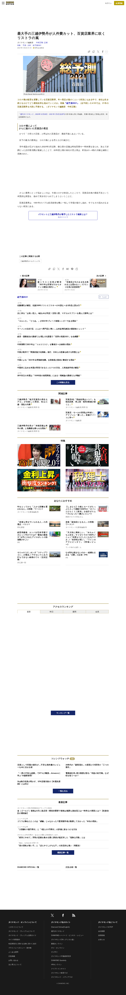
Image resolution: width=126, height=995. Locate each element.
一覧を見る (63, 791)
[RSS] (73, 916)
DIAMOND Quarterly (58, 960)
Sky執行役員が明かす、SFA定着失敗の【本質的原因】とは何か (38, 782)
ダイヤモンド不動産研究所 (61, 956)
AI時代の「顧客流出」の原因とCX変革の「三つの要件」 (87, 765)
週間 (74, 611)
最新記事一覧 (63, 852)
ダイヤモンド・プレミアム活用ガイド (22, 935)
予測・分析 (27, 45)
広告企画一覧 (71, 867)
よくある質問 (13, 952)
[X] (52, 916)
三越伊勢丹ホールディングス (30, 261)
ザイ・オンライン (57, 948)
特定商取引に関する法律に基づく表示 (22, 943)
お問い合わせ (13, 960)
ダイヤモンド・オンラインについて (22, 922)
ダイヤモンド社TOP (105, 927)
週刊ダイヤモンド (57, 931)
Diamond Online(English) (60, 927)
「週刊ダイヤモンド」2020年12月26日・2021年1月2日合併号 (42, 114)
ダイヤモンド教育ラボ (59, 973)
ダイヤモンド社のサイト (61, 922)
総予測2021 (37, 45)
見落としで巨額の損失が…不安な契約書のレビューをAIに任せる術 (38, 765)
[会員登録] (119, 3)
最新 (29, 611)
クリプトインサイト (58, 968)
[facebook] (63, 916)
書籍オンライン (57, 943)
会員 (97, 611)
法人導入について (15, 964)
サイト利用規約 (14, 939)
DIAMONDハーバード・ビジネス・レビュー (67, 935)
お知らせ (101, 939)
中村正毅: (42, 42)
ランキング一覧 (63, 713)
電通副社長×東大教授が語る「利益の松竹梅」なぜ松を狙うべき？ (87, 774)
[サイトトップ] (10, 3)
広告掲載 (11, 956)
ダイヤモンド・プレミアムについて (21, 931)
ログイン (108, 3)
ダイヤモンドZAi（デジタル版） (63, 939)
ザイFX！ (54, 952)
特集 (19, 45)
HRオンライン (56, 964)
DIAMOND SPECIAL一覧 (28, 867)
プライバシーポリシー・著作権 (19, 948)
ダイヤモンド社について (108, 922)
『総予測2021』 (71, 103)
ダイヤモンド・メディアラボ (61, 977)
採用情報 (101, 935)
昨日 (52, 611)
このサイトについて (15, 927)
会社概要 (101, 931)
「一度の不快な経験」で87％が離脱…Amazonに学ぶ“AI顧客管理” (38, 774)
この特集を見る (63, 382)
